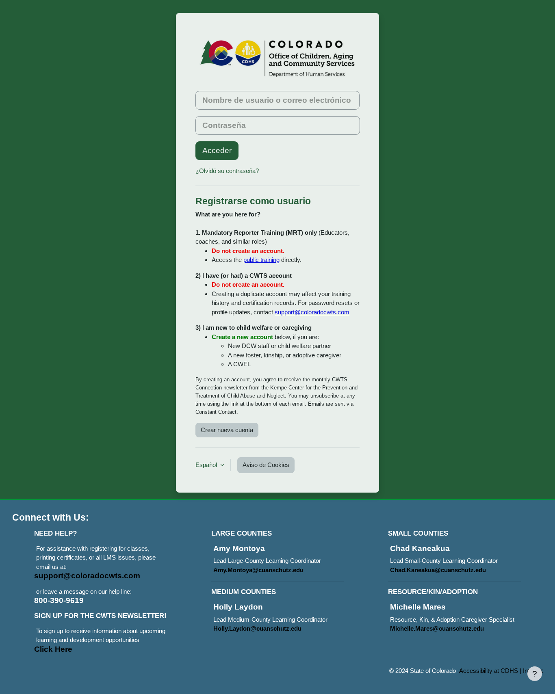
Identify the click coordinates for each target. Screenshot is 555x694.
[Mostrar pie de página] (534, 673)
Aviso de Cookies (266, 464)
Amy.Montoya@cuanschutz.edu (258, 569)
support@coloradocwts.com (312, 312)
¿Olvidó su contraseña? (227, 170)
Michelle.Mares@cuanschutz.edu (437, 628)
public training (261, 259)
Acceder (217, 150)
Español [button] (207, 464)
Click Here (53, 649)
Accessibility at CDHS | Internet (501, 670)
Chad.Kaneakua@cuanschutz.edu (438, 569)
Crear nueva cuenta (227, 429)
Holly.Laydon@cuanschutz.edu (257, 628)
